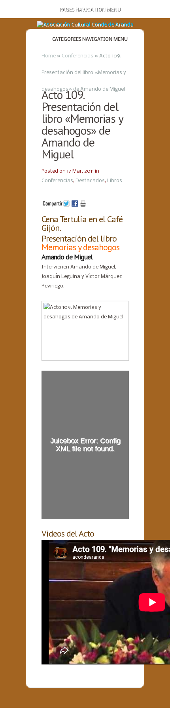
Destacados (90, 180)
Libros (114, 180)
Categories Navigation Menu (90, 39)
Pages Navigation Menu (90, 10)
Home (49, 56)
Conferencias (77, 56)
